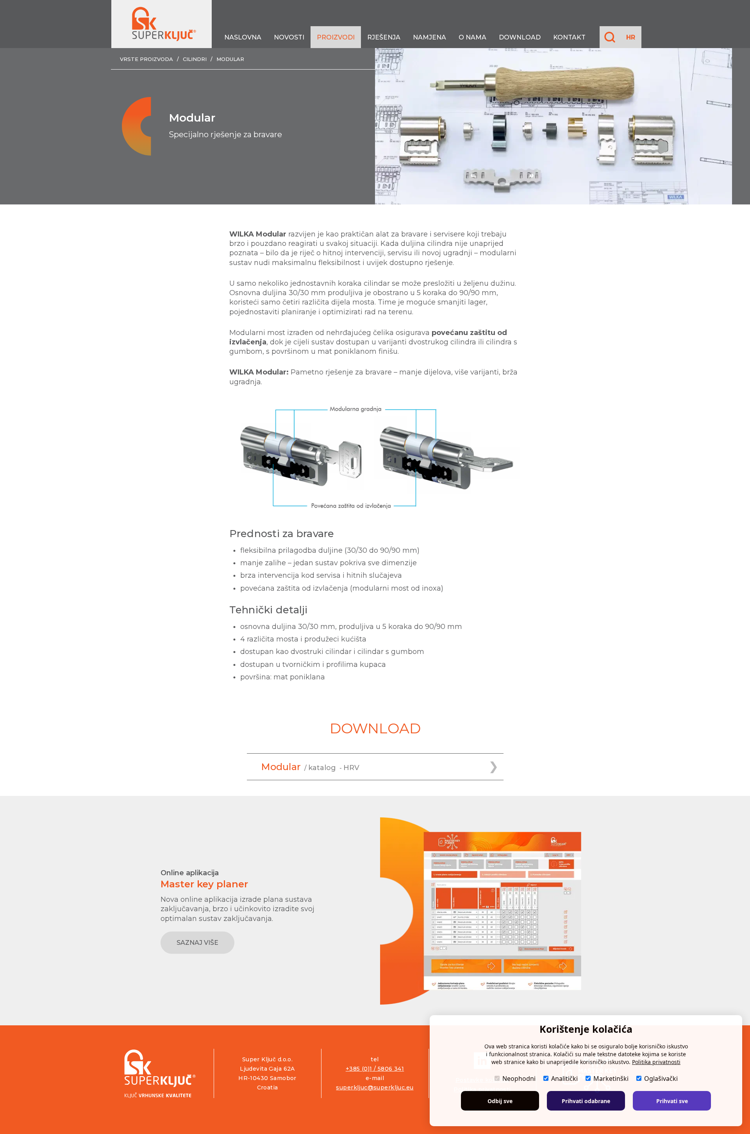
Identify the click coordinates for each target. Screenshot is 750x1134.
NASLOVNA (242, 37)
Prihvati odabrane (586, 1101)
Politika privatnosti (656, 1062)
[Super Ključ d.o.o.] (160, 1073)
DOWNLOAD (520, 37)
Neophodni (519, 1078)
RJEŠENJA (383, 37)
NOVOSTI (289, 37)
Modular (230, 59)
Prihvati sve (672, 1101)
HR (630, 37)
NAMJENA (429, 37)
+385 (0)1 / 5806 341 (375, 1068)
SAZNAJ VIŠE (197, 942)
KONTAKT (569, 37)
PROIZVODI (336, 37)
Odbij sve (500, 1101)
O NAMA (472, 37)
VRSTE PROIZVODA (146, 59)
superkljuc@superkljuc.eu (374, 1087)
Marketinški (611, 1078)
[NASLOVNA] (161, 24)
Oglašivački (661, 1078)
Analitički (564, 1078)
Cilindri (195, 59)
